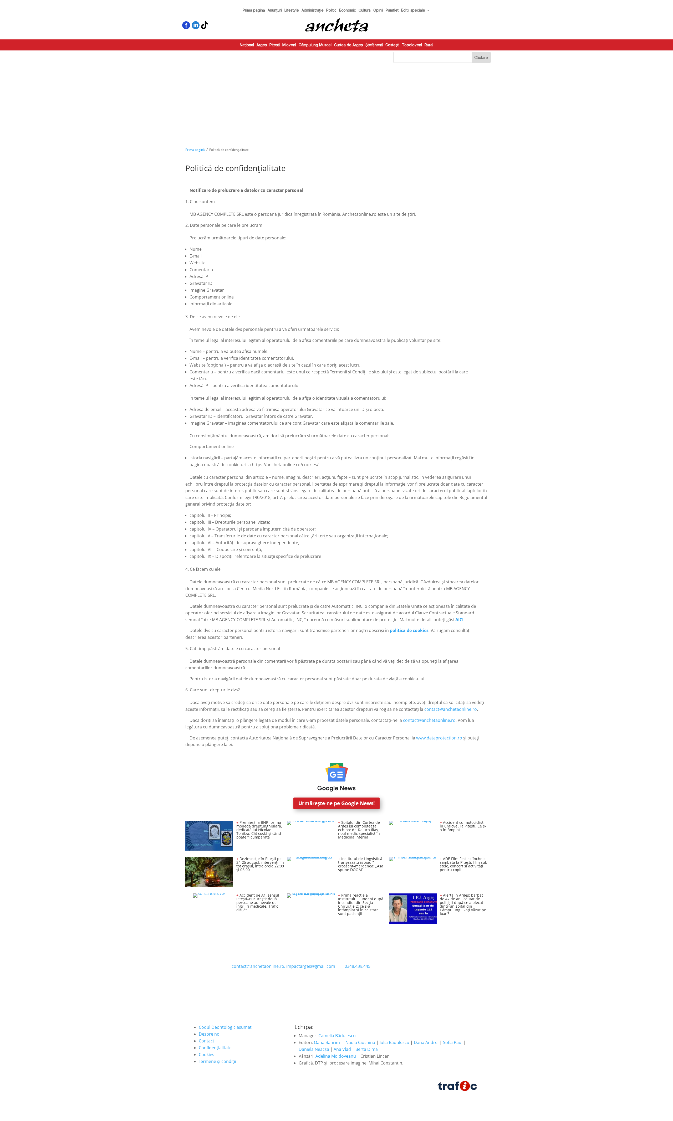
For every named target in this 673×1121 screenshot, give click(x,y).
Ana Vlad (342, 1049)
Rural (429, 45)
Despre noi (210, 1034)
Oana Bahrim (327, 1042)
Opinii (378, 10)
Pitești (274, 45)
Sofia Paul (452, 1042)
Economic (347, 10)
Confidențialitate (215, 1048)
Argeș (262, 45)
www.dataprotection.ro (439, 738)
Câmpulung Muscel (315, 45)
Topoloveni (412, 45)
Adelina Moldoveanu (335, 1056)
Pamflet (392, 10)
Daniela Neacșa (314, 1049)
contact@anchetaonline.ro (450, 709)
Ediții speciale (413, 10)
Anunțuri (275, 10)
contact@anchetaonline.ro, (258, 966)
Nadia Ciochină (360, 1042)
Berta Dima (366, 1049)
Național (247, 45)
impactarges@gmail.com (310, 966)
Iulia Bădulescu (394, 1042)
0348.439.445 (357, 966)
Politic (331, 10)
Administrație (313, 10)
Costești (392, 45)
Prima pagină (254, 10)
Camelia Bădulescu (337, 1035)
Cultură (365, 10)
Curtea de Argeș (348, 45)
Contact (206, 1041)
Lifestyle (291, 10)
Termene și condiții (217, 1061)
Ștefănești (374, 45)
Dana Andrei (426, 1042)
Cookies (206, 1054)
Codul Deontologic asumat (225, 1027)
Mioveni (289, 45)
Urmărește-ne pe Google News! (336, 803)
